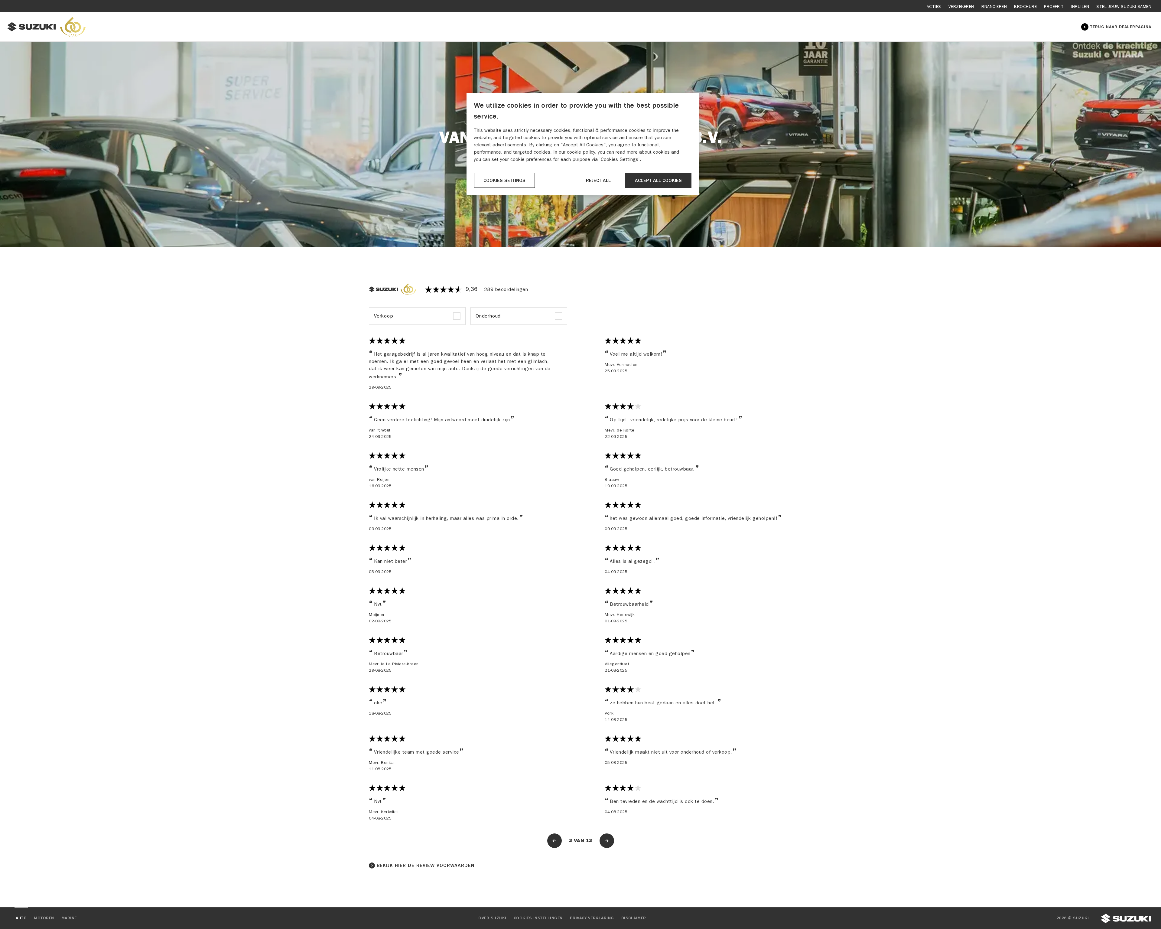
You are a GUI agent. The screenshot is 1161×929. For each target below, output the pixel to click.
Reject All (598, 180)
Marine (69, 918)
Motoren (44, 918)
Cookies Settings (504, 180)
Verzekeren (961, 6)
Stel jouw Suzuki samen (1123, 6)
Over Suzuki (492, 918)
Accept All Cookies (658, 180)
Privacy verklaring (592, 918)
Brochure (1025, 6)
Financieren (994, 6)
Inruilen (1080, 6)
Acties (934, 6)
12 (589, 840)
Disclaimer (633, 918)
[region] (583, 144)
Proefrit (1054, 6)
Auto (21, 918)
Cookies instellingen (538, 918)
